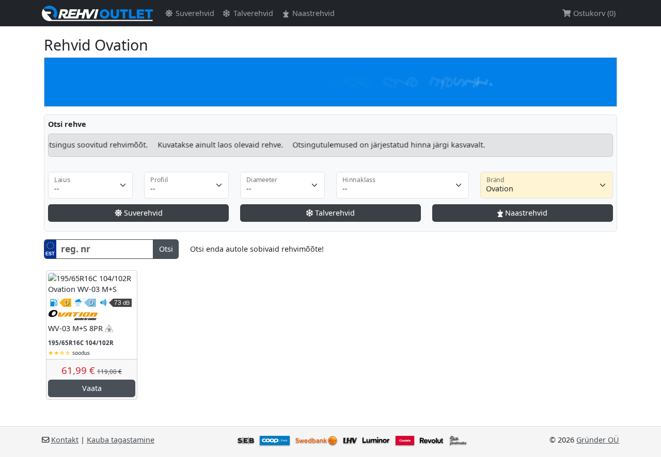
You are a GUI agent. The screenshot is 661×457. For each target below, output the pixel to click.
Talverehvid (252, 13)
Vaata (92, 388)
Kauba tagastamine (120, 440)
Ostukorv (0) (593, 13)
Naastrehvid (312, 13)
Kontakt (64, 440)
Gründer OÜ (597, 440)
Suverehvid (194, 13)
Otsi (166, 249)
